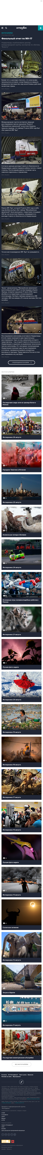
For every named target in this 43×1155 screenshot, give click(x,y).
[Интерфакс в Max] (15, 1134)
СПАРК (3, 1113)
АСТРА (3, 1120)
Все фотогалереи (21, 1064)
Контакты (4, 1075)
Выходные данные (7, 1147)
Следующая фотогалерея (20, 362)
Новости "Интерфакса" (7, 1125)
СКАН (3, 1127)
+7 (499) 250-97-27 (19, 1103)
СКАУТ (3, 1116)
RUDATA (4, 1128)
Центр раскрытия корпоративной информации (13, 1130)
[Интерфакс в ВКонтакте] (9, 1134)
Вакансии (30, 1075)
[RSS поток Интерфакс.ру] (11, 1134)
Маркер (3, 1118)
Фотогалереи (7, 33)
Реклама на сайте (7, 1076)
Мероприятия (17, 1076)
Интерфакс (21, 27)
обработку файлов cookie (33, 1099)
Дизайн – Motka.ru (7, 1149)
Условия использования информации (12, 1145)
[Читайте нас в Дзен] (3, 1134)
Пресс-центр (22, 1075)
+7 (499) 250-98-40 (6, 1103)
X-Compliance (5, 1114)
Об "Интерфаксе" (13, 1075)
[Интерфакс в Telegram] (5, 1134)
